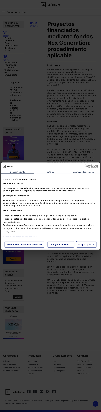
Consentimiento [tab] (17, 172)
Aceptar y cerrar (86, 244)
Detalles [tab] (50, 172)
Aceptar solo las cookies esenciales (24, 244)
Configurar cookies (59, 244)
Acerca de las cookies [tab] (83, 172)
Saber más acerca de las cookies (20, 236)
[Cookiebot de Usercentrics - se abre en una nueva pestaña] (86, 166)
